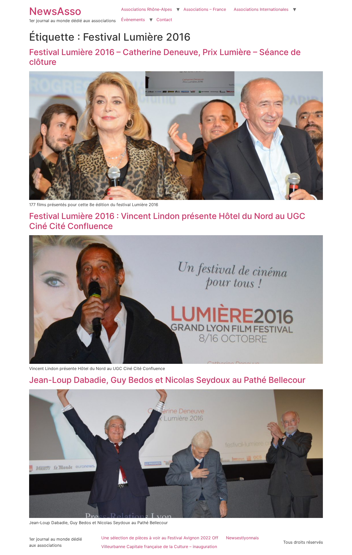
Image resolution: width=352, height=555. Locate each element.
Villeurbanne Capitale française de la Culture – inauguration (159, 546)
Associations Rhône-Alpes (146, 9)
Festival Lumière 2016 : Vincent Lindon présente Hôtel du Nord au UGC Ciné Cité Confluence (167, 221)
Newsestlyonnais (242, 537)
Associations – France (204, 9)
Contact (164, 19)
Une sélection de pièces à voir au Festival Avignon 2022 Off (159, 537)
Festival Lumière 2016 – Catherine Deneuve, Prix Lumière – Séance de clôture (165, 57)
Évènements (133, 19)
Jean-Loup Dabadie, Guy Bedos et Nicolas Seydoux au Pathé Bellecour (167, 380)
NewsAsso (55, 11)
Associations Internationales (261, 9)
